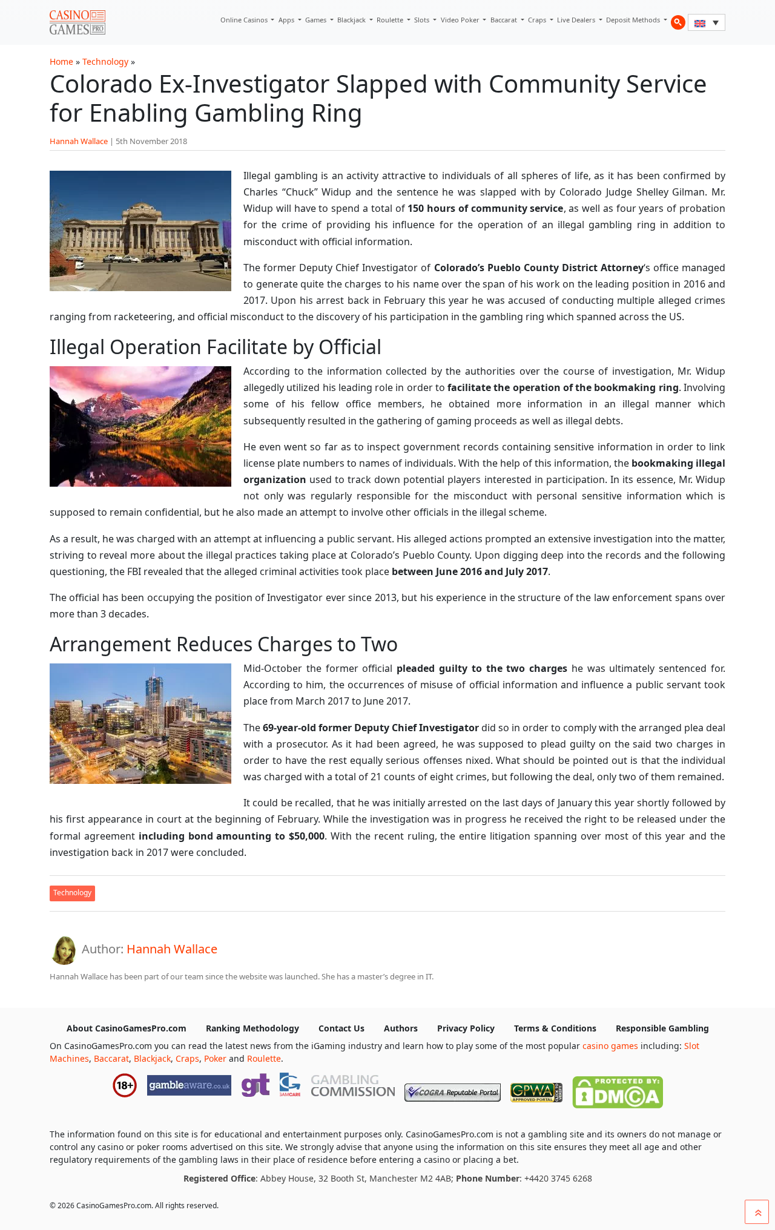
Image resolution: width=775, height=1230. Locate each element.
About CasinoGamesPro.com (126, 1028)
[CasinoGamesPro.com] (77, 22)
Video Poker (461, 19)
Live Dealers (577, 19)
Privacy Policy (466, 1028)
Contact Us (341, 1028)
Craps (538, 19)
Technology (105, 61)
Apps (287, 19)
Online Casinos (244, 19)
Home (61, 61)
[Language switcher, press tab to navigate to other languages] (706, 22)
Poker (215, 1058)
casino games (610, 1045)
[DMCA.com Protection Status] (617, 1089)
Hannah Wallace (79, 141)
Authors (401, 1028)
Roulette (391, 19)
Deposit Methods (634, 19)
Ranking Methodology (252, 1028)
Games (316, 19)
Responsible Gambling (662, 1028)
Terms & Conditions (555, 1028)
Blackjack (352, 19)
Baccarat (504, 19)
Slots (422, 19)
